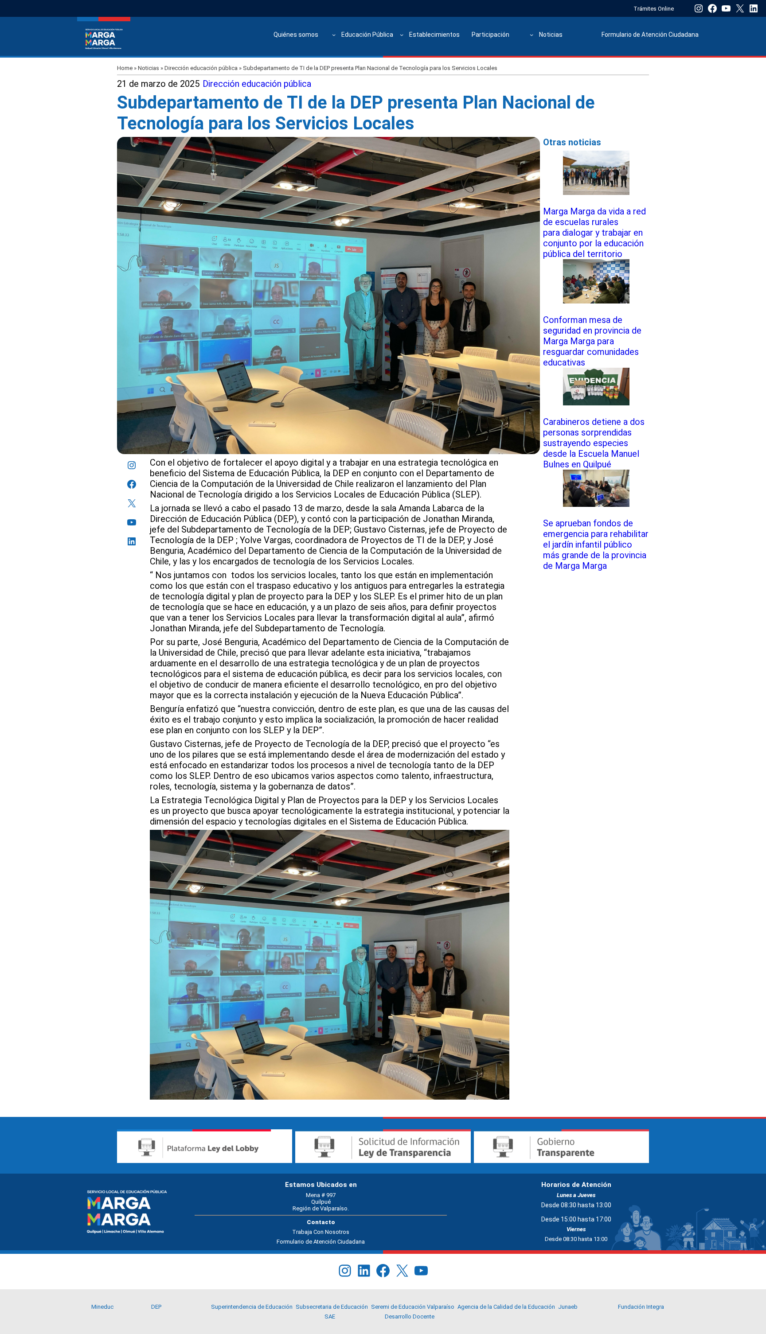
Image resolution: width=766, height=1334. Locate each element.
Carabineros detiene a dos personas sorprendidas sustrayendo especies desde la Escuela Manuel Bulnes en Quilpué (594, 443)
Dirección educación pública (201, 68)
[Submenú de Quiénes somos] (334, 34)
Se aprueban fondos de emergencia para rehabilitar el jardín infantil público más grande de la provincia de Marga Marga (596, 544)
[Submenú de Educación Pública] (401, 34)
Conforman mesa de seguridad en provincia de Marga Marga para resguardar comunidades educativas (592, 341)
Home (125, 68)
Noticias (148, 68)
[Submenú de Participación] (531, 34)
